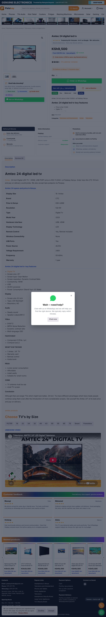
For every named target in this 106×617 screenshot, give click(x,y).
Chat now (53, 319)
